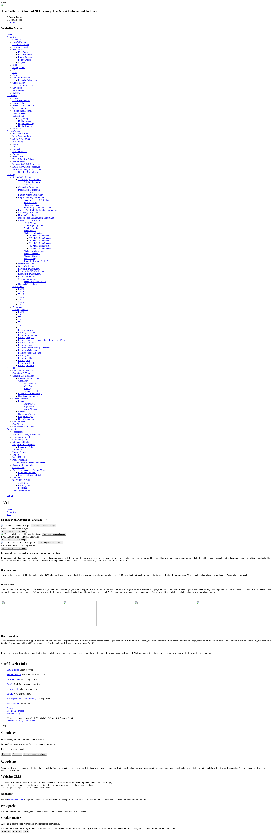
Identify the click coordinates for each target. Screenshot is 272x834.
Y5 (19, 325)
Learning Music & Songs (29, 353)
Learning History (25, 345)
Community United (21, 437)
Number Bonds (31, 228)
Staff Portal (17, 93)
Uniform (16, 144)
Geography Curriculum (28, 212)
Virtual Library (30, 202)
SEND (15, 65)
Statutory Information (22, 77)
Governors (17, 88)
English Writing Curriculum (30, 195)
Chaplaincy (23, 381)
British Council (13, 679)
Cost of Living (19, 467)
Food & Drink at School (23, 159)
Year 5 (21, 302)
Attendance (17, 156)
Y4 (19, 322)
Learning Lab (24, 485)
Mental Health (18, 457)
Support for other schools (23, 444)
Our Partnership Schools (23, 426)
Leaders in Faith (31, 391)
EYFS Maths (30, 223)
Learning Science (26, 365)
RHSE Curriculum (26, 276)
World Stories (13, 703)
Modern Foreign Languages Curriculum (36, 218)
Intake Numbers (25, 55)
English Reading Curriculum (31, 197)
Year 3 (21, 297)
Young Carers (18, 67)
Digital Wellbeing (26, 123)
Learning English (26, 337)
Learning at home (20, 309)
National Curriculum (27, 284)
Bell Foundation (14, 674)
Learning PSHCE (26, 358)
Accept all (17, 754)
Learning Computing (27, 335)
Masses (21, 411)
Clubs (15, 98)
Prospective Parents (21, 133)
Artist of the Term (32, 182)
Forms (15, 75)
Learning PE (23, 355)
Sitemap (10, 708)
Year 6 (21, 304)
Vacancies (16, 128)
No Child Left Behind (22, 480)
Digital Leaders (25, 121)
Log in (12, 22)
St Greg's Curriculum (21, 177)
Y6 (19, 327)
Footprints (22, 488)
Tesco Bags (23, 483)
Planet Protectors (19, 113)
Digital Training (25, 126)
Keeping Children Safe (22, 465)
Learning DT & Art (27, 332)
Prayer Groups (30, 409)
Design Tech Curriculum (29, 190)
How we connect (20, 47)
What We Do (30, 386)
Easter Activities (25, 330)
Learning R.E (24, 360)
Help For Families (15, 449)
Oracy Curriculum (26, 266)
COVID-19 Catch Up (28, 172)
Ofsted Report (18, 83)
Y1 (19, 314)
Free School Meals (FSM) (29, 475)
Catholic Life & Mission (23, 376)
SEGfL (10, 694)
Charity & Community (28, 396)
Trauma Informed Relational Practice (28, 462)
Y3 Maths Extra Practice (40, 240)
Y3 (19, 319)
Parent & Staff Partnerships (30, 393)
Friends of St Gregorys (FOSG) (26, 434)
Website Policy (13, 713)
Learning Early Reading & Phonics (34, 348)
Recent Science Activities (35, 281)
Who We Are (30, 383)
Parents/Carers (13, 131)
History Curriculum (27, 215)
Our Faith (11, 368)
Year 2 (21, 294)
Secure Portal (18, 90)
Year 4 (21, 299)
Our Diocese (18, 424)
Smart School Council (22, 111)
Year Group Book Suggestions (37, 207)
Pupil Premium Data (27, 472)
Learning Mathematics (28, 350)
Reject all (6, 754)
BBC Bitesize (13, 670)
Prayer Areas (29, 404)
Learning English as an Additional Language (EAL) (41, 340)
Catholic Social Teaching (29, 378)
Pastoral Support (19, 452)
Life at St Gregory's (21, 100)
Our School (12, 95)
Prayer (21, 401)
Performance (18, 307)
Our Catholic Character (22, 370)
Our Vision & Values (21, 373)
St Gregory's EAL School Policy (21, 698)
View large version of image (43, 526)
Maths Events (30, 230)
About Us (11, 37)
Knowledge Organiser (34, 225)
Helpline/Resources (21, 490)
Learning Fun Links (27, 342)
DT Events (29, 192)
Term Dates (17, 146)
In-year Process (25, 57)
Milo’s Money (30, 258)
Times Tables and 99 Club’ (36, 261)
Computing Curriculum (28, 187)
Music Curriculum (26, 263)
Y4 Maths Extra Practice (40, 243)
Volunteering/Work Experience (26, 164)
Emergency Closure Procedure (26, 167)
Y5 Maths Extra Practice (40, 246)
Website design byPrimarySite (21, 720)
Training (27, 388)
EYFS (21, 289)
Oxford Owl (12, 689)
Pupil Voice (29, 406)
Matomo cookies (15, 799)
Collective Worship (21, 398)
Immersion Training (27, 447)
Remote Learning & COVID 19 (26, 169)
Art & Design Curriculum (29, 179)
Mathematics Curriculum (29, 220)
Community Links (20, 439)
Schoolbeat (17, 432)
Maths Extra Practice (33, 233)
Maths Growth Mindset (34, 251)
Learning (11, 174)
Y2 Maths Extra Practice (40, 238)
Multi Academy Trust (21, 136)
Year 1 (21, 291)
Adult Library (18, 162)
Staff (14, 72)
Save (26, 831)
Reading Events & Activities (36, 200)
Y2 (19, 317)
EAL (14, 70)
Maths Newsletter (32, 253)
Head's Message (19, 42)
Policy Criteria (24, 60)
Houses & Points (19, 103)
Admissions (17, 49)
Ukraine (16, 477)
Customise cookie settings (35, 754)
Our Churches (18, 421)
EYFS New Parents (21, 139)
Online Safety (18, 116)
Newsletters (17, 149)
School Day (17, 141)
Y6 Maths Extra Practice (40, 248)
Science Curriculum (27, 279)
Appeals (22, 62)
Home (9, 34)
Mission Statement (20, 44)
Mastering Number (32, 256)
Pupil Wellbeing (19, 460)
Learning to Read (26, 363)
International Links (20, 442)
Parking (15, 154)
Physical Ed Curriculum (29, 269)
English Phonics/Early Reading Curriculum (37, 210)
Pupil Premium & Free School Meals (28, 470)
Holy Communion (26, 419)
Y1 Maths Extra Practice (40, 235)
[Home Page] (2, 5)
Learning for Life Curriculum (31, 271)
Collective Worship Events (30, 414)
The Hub (16, 455)
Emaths (10, 684)
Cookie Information (15, 711)
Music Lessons (19, 108)
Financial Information (27, 80)
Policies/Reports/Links (22, 85)
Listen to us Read (31, 205)
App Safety (23, 118)
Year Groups (18, 286)
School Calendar (19, 151)
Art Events (28, 184)
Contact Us (17, 39)
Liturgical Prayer (25, 416)
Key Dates (23, 52)
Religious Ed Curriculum (29, 274)
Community (12, 429)
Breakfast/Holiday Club (23, 105)
